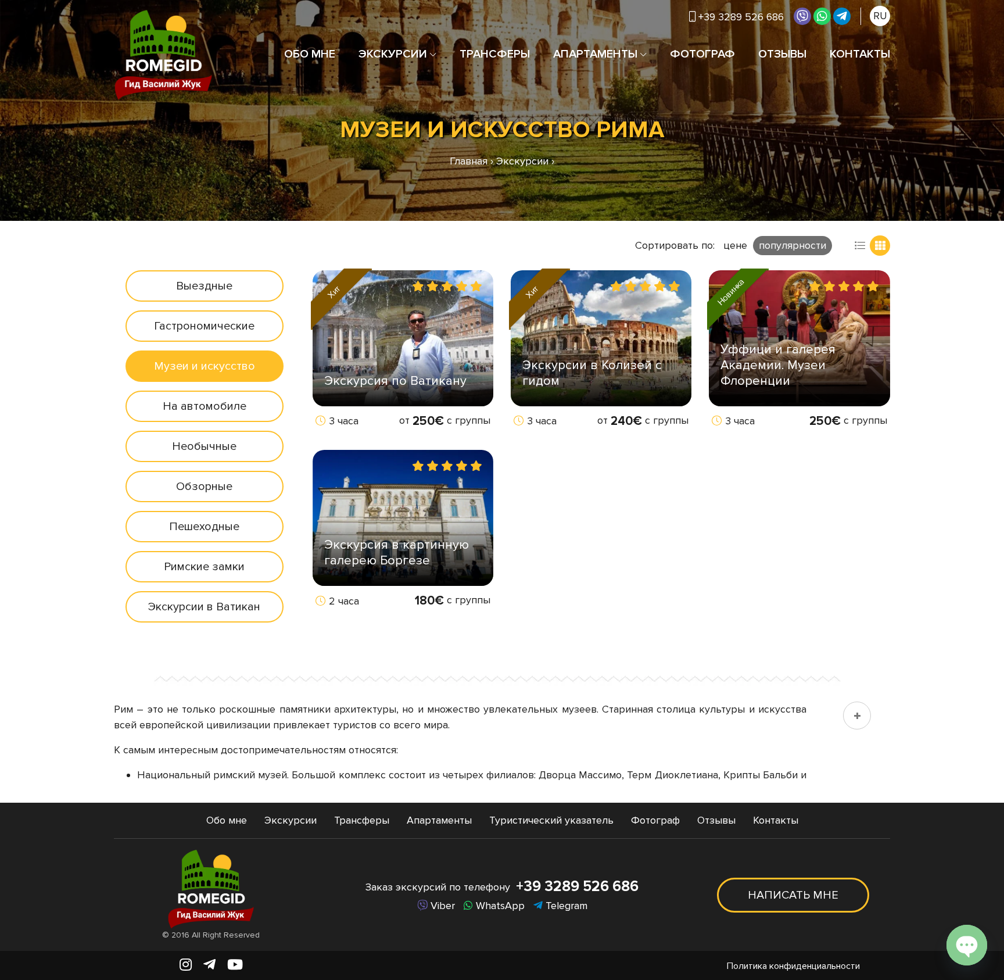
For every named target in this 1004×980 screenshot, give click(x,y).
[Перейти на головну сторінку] (163, 54)
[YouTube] (235, 965)
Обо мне (309, 54)
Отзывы (782, 54)
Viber (441, 905)
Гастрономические (204, 326)
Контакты (860, 54)
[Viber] (802, 16)
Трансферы (495, 54)
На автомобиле (204, 406)
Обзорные (204, 486)
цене (735, 245)
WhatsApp (499, 905)
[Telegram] (842, 16)
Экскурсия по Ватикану (395, 381)
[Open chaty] (966, 945)
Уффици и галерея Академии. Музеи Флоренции (778, 365)
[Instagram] (186, 965)
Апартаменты (595, 54)
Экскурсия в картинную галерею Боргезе (396, 552)
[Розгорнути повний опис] (857, 715)
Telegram (565, 905)
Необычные (204, 446)
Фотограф (702, 54)
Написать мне (793, 895)
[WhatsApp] (822, 16)
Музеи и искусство (204, 366)
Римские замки (204, 567)
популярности (792, 245)
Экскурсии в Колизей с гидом (592, 373)
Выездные (204, 286)
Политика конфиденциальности (793, 966)
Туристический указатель (551, 820)
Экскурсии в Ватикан (204, 607)
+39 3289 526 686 (577, 886)
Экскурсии (392, 54)
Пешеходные (204, 527)
